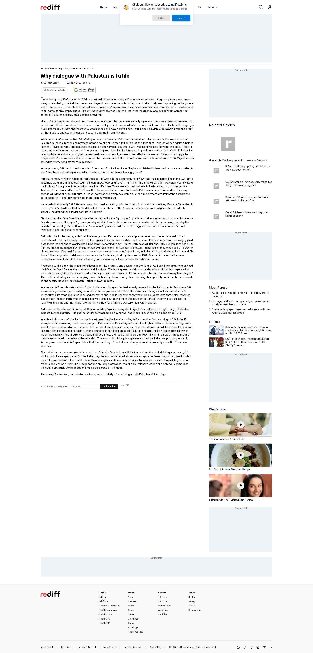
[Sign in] (269, 7)
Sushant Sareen (51, 83)
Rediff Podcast (135, 632)
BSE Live (162, 597)
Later (161, 17)
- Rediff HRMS (104, 614)
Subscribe (109, 386)
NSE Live (162, 601)
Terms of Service (107, 647)
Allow (181, 17)
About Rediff (47, 647)
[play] (240, 424)
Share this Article (56, 90)
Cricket (131, 614)
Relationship (194, 610)
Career (191, 605)
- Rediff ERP (103, 623)
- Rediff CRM (104, 619)
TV (199, 7)
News (52, 68)
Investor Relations (133, 647)
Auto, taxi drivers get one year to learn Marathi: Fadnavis (240, 294)
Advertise (65, 647)
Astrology (133, 627)
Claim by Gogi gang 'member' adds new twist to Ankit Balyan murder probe (241, 311)
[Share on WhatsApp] (238, 647)
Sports (131, 610)
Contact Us (155, 647)
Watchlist (163, 610)
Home (104, 7)
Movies (131, 605)
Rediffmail (103, 597)
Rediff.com (182, 647)
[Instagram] (257, 647)
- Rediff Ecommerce (107, 610)
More (211, 7)
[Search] (260, 7)
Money (191, 601)
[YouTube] (264, 647)
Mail (115, 7)
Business (133, 601)
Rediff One (103, 601)
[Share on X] (244, 647)
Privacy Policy (84, 647)
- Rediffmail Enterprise (109, 605)
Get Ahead (133, 619)
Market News (164, 605)
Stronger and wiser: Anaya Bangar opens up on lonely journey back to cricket (240, 303)
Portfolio (162, 614)
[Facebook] (251, 647)
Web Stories (218, 409)
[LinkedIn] (271, 647)
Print (127, 385)
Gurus (131, 623)
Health (191, 597)
